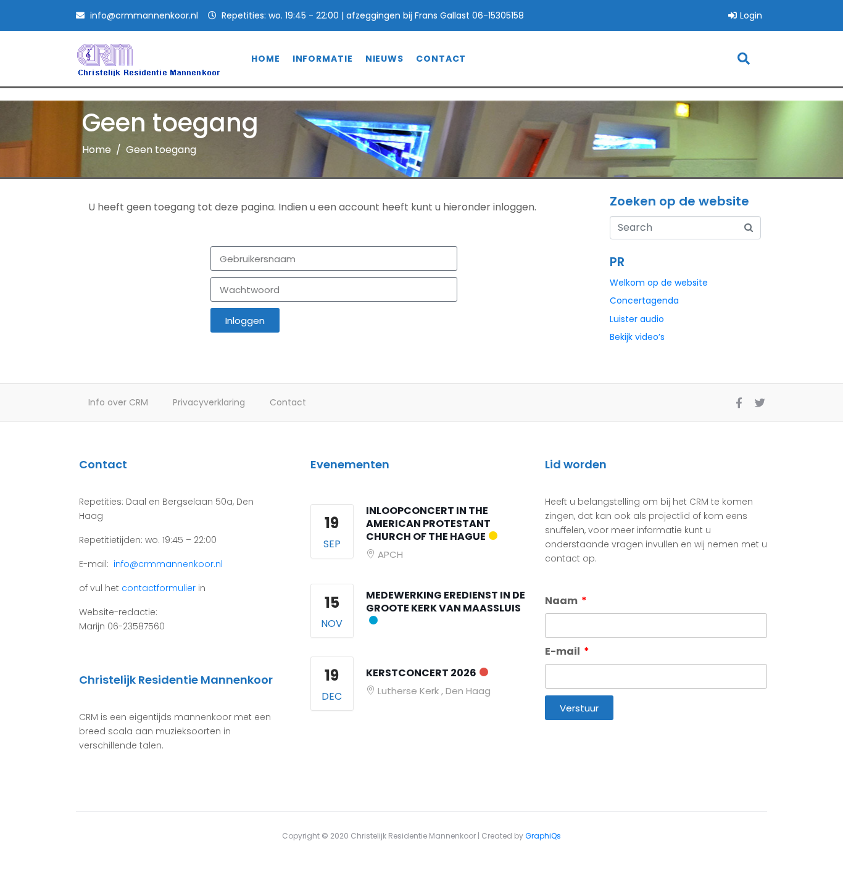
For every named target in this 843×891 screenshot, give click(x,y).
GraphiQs (543, 836)
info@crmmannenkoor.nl (167, 564)
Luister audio (637, 319)
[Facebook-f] (738, 403)
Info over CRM (118, 402)
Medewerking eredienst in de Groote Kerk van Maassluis (445, 601)
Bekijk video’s (637, 337)
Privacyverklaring (209, 402)
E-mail (563, 651)
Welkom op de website (659, 282)
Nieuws (384, 58)
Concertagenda (644, 300)
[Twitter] (759, 403)
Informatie (323, 58)
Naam (562, 601)
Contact (441, 58)
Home (265, 58)
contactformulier (159, 588)
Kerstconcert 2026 (421, 673)
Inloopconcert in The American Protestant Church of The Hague (428, 524)
